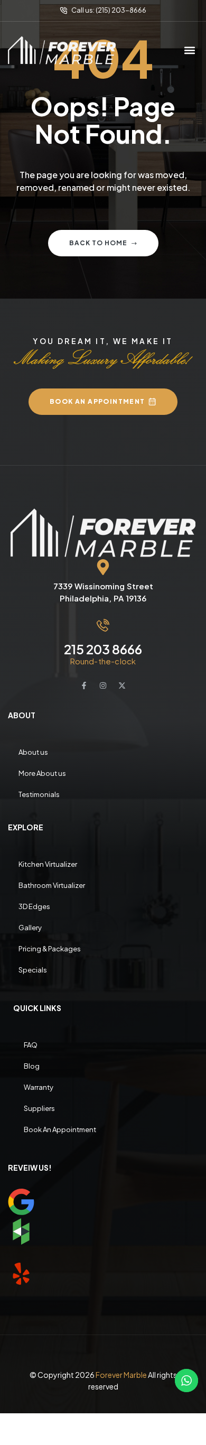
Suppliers (39, 1108)
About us (33, 752)
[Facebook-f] (84, 685)
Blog (32, 1066)
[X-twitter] (122, 685)
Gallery (30, 927)
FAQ (31, 1045)
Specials (32, 970)
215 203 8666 (103, 649)
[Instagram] (103, 685)
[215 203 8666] (103, 625)
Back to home (98, 243)
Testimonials (39, 794)
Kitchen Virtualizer (47, 864)
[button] (189, 50)
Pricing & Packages (49, 948)
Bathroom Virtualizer (51, 885)
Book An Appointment (60, 1129)
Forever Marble (121, 1374)
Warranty (38, 1087)
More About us (42, 773)
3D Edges (34, 906)
